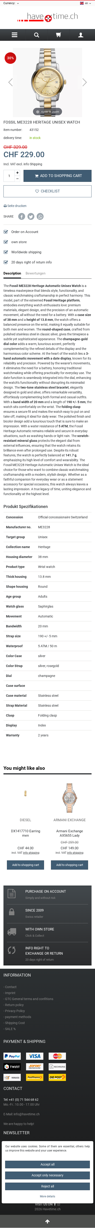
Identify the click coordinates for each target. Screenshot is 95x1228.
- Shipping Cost (14, 1023)
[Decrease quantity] (17, 179)
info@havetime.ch (27, 1114)
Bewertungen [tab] (35, 273)
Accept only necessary (47, 1175)
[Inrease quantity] (17, 173)
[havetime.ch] (47, 17)
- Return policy (13, 1005)
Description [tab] (12, 273)
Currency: (10, 3)
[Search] (37, 35)
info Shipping (33, 164)
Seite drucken (17, 206)
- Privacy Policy (14, 1011)
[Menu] (14, 35)
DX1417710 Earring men (25, 833)
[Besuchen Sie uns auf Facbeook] (54, 1204)
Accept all (47, 1164)
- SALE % (9, 1029)
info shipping (31, 852)
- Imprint (9, 993)
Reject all (47, 1186)
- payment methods (17, 1017)
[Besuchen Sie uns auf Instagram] (58, 1204)
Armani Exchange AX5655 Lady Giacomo (69, 833)
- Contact (10, 987)
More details (47, 1196)
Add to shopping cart (61, 176)
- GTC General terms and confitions (28, 999)
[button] (21, 216)
